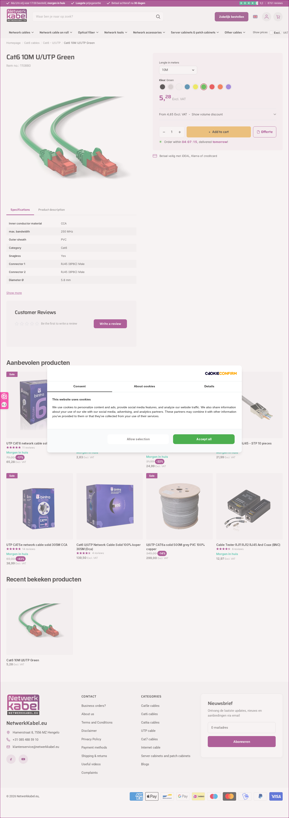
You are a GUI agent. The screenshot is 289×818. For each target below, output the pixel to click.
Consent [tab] (79, 386)
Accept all (204, 439)
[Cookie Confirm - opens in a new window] (221, 373)
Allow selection (138, 439)
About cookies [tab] (144, 386)
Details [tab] (209, 386)
